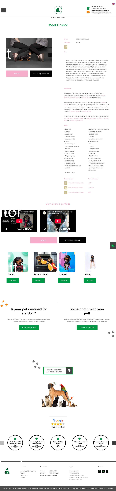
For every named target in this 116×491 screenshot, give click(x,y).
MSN (94, 118)
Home (52, 17)
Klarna (76, 98)
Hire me (17, 74)
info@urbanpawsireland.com (100, 11)
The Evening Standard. (76, 120)
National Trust (85, 98)
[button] (58, 423)
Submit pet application (29, 327)
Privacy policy (75, 471)
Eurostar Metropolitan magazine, (74, 118)
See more (13, 280)
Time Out (99, 118)
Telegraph (89, 118)
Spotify (66, 105)
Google (103, 95)
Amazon (66, 98)
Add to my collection (41, 74)
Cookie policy (75, 473)
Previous (8, 55)
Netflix (72, 98)
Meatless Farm (86, 111)
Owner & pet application (87, 327)
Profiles (58, 17)
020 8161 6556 (101, 9)
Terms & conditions (76, 479)
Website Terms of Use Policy (79, 477)
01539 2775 (100, 6)
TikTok (103, 102)
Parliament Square (74, 111)
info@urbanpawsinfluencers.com (101, 13)
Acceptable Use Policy (77, 475)
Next (50, 55)
